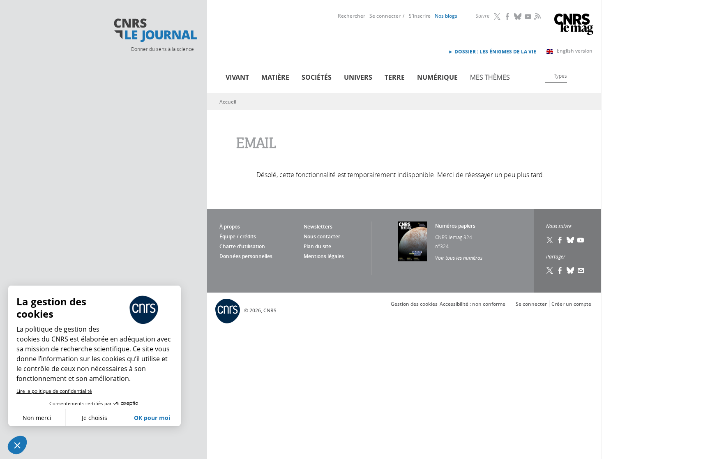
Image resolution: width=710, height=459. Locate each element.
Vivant (237, 77)
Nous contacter (322, 236)
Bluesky (518, 16)
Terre (395, 77)
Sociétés (317, 77)
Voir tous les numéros (458, 257)
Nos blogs (446, 15)
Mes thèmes (490, 77)
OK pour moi (152, 418)
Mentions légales (324, 256)
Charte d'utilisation (242, 246)
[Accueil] (155, 30)
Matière (275, 77)
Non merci (37, 418)
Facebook (508, 16)
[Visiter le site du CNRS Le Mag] (573, 25)
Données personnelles (245, 256)
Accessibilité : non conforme (472, 303)
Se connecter (385, 15)
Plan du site (317, 246)
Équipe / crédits (237, 236)
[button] (17, 445)
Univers (358, 77)
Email (581, 270)
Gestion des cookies (414, 303)
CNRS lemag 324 (453, 237)
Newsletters (318, 226)
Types (560, 75)
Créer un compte (571, 303)
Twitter (497, 16)
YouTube (528, 16)
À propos (229, 226)
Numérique (437, 77)
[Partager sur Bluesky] (571, 270)
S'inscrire (420, 15)
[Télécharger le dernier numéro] (412, 241)
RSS (536, 16)
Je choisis (94, 418)
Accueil (227, 101)
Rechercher (351, 15)
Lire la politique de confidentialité (54, 390)
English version (574, 50)
